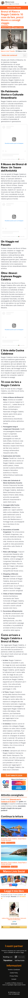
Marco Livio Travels (8, 51)
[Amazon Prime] (14, 921)
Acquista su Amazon (15, 927)
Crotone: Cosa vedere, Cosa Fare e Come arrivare (13, 839)
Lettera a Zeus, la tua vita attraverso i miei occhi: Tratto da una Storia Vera (14, 919)
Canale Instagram (19, 782)
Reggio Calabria (18, 27)
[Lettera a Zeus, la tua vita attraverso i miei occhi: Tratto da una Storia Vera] (14, 909)
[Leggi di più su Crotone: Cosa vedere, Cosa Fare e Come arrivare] (14, 828)
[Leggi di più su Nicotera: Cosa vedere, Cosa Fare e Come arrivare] (14, 852)
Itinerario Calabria (7, 27)
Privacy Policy (14, 976)
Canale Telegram (19, 787)
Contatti (13, 979)
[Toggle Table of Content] (23, 55)
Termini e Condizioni (14, 969)
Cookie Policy (14, 973)
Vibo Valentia (14, 866)
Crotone (3, 842)
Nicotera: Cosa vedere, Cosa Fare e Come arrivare (14, 863)
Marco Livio (9, 2)
